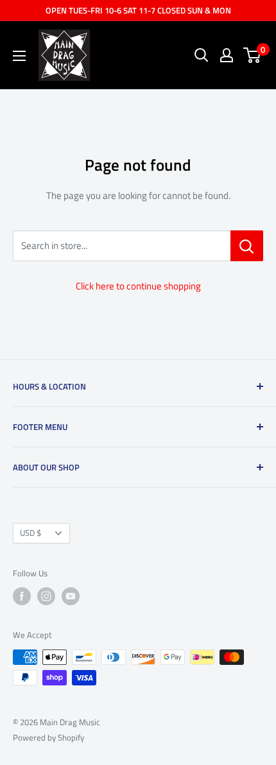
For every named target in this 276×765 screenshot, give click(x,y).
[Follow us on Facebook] (22, 596)
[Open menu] (19, 56)
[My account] (226, 55)
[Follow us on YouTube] (71, 596)
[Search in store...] (246, 245)
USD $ (30, 533)
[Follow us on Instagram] (46, 596)
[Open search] (201, 55)
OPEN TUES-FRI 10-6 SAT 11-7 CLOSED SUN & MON (138, 10)
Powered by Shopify (48, 737)
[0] (253, 55)
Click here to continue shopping (138, 286)
